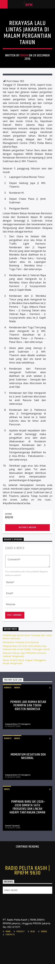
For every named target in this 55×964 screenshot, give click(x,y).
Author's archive (27, 527)
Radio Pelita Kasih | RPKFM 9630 (27, 870)
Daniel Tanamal (12, 825)
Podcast (20, 931)
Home (8, 931)
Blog (33, 931)
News (17, 687)
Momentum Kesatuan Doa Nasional (21, 642)
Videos (44, 931)
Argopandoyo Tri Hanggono (18, 724)
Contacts (10, 934)
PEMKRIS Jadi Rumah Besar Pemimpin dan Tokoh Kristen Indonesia (28, 705)
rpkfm (24, 55)
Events (7, 687)
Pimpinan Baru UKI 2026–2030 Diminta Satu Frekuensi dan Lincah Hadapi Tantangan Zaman (27, 807)
